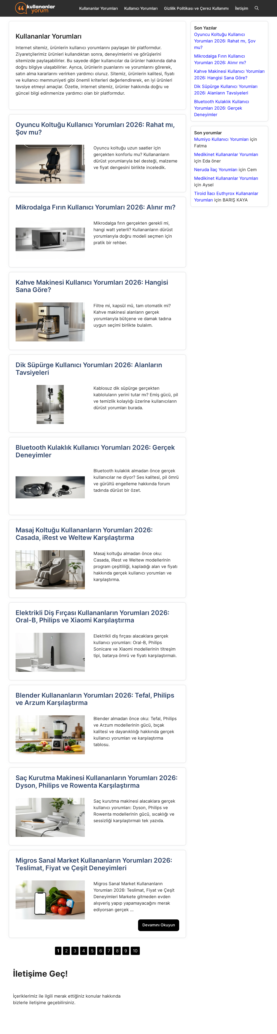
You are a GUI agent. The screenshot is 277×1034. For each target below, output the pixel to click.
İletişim (241, 8)
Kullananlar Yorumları (98, 8)
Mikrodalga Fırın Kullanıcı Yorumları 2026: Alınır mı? (96, 207)
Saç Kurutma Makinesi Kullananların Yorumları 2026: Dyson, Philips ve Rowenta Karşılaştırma (97, 781)
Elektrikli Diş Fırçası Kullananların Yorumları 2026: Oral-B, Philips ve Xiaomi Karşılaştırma (92, 616)
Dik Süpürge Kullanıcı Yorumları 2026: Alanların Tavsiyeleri (89, 368)
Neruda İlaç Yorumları (215, 169)
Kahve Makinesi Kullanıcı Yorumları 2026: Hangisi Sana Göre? (92, 286)
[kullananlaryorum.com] (35, 8)
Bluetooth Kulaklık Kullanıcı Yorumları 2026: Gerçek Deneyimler (95, 451)
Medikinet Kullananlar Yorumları (226, 154)
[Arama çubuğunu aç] (256, 8)
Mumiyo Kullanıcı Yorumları (221, 139)
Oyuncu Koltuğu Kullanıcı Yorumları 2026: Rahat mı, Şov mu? (95, 128)
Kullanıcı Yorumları (141, 8)
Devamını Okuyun (158, 925)
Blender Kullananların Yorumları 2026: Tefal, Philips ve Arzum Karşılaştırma (95, 699)
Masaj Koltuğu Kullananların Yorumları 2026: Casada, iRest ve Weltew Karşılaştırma (84, 533)
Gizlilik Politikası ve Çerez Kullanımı (196, 8)
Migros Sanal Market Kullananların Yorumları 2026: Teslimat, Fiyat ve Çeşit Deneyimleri (94, 864)
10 (136, 950)
